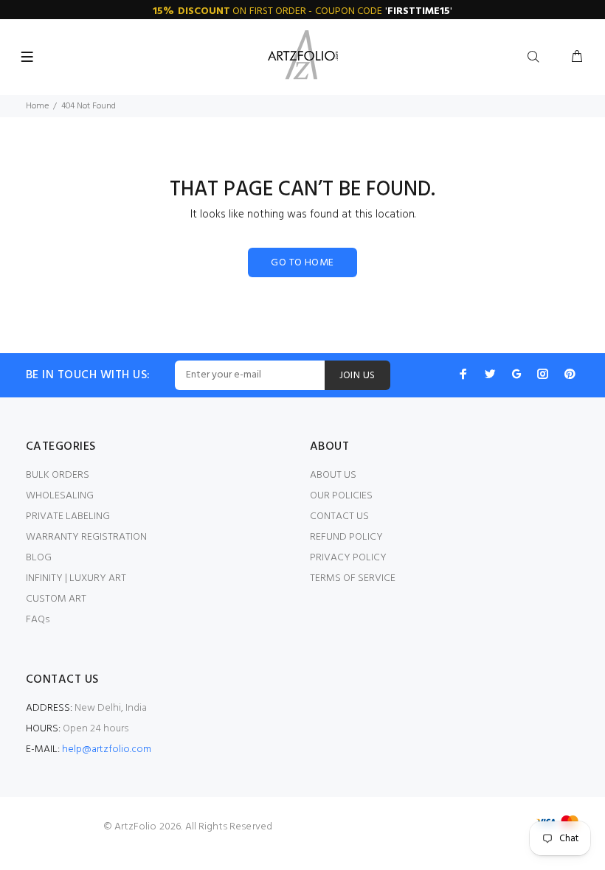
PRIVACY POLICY (348, 557)
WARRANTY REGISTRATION (86, 537)
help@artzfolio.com (106, 749)
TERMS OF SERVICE (352, 578)
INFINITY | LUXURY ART (76, 578)
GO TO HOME (302, 262)
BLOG (39, 557)
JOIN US (357, 375)
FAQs (37, 619)
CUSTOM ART (56, 599)
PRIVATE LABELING (68, 516)
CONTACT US (339, 516)
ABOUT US (333, 475)
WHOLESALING (60, 495)
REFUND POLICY (346, 537)
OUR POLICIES (341, 495)
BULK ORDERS (57, 475)
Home (37, 106)
